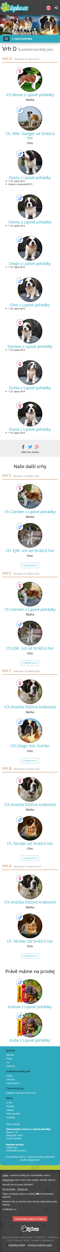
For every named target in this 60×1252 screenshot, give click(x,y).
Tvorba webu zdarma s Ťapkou (30, 1218)
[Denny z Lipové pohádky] (30, 206)
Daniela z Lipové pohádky (30, 346)
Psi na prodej (8, 1189)
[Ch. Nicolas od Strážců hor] (30, 828)
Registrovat (8, 1179)
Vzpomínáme (12, 1083)
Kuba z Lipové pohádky (30, 1040)
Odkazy (10, 1109)
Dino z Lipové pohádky (30, 304)
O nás (9, 1102)
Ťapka (5, 1175)
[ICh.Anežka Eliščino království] (30, 691)
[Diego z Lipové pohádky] (30, 248)
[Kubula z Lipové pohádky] (30, 991)
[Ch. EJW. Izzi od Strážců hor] (30, 535)
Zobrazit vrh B (30, 858)
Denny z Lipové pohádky (30, 222)
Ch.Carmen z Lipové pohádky (30, 511)
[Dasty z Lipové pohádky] (30, 162)
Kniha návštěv (13, 1113)
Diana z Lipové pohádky (30, 429)
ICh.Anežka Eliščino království (30, 706)
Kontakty (10, 1117)
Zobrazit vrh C (30, 760)
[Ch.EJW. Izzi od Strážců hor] (30, 633)
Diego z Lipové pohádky (30, 263)
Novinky (10, 1106)
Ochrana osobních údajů (39, 1245)
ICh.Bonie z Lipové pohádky (30, 94)
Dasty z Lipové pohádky (30, 177)
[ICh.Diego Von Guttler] (30, 730)
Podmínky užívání (16, 1245)
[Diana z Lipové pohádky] (30, 414)
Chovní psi (22, 1189)
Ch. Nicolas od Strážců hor (30, 843)
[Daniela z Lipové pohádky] (30, 331)
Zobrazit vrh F (30, 565)
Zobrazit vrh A (30, 955)
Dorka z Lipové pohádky (30, 387)
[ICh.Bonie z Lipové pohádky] (30, 79)
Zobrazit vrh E (30, 662)
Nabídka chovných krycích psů (21, 1092)
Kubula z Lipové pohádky (30, 1006)
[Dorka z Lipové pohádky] (30, 372)
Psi (7, 1062)
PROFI (31, 1159)
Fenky (9, 1058)
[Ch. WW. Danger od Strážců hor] (30, 118)
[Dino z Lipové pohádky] (30, 289)
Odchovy (10, 1066)
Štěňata (10, 1054)
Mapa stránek (13, 1124)
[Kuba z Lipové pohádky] (30, 1025)
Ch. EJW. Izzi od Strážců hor (30, 550)
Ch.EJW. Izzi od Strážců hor (30, 648)
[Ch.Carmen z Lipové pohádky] (30, 496)
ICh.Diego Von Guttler (30, 745)
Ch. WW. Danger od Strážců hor (30, 135)
